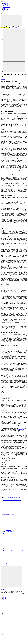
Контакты (5, 599)
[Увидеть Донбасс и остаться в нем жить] (14, 34)
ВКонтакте (14, 495)
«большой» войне (21, 429)
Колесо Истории (7, 5)
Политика (5, 3)
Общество (5, 9)
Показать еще (4, 587)
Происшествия (6, 7)
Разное (4, 598)
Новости (5, 10)
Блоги (4, 8)
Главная (5, 597)
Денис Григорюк (15, 27)
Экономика (5, 4)
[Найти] (11, 20)
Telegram (9, 495)
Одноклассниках (22, 495)
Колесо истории (9, 546)
